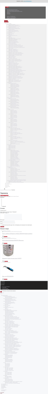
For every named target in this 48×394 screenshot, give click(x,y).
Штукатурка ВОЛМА (13, 101)
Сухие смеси (4, 287)
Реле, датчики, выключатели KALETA (16, 60)
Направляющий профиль (16, 151)
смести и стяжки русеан (13, 140)
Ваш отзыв (2, 219)
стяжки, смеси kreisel (13, 136)
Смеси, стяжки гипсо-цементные (17, 129)
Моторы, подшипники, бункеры (13, 68)
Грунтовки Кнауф (12, 145)
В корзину (5, 236)
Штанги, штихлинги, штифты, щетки (14, 72)
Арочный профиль (15, 153)
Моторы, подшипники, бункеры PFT (16, 69)
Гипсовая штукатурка (15, 99)
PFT (10, 36)
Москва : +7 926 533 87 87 (11, 18)
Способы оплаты (5, 384)
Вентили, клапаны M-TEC (14, 64)
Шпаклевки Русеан (13, 94)
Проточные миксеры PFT (14, 30)
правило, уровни (14, 168)
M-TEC (11, 34)
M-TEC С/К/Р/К (12, 57)
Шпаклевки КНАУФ (13, 83)
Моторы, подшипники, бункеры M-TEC (16, 71)
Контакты (8, 13)
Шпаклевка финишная (15, 86)
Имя (1, 221)
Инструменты (10, 166)
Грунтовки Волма (12, 146)
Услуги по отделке (5, 288)
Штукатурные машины (11, 24)
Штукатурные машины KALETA (15, 26)
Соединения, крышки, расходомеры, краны (15, 55)
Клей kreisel (12, 118)
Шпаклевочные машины (8, 298)
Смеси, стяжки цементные (16, 128)
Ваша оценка (2, 212)
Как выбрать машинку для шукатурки (13, 10)
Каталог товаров (8, 23)
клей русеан (12, 122)
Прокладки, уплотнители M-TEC (15, 81)
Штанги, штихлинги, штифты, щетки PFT (13, 344)
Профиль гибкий (14, 163)
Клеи (9, 108)
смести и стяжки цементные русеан (17, 141)
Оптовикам (8, 183)
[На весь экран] (1, 392)
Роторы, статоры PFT (13, 49)
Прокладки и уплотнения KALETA (15, 80)
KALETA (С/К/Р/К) (13, 56)
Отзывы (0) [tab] (4, 206)
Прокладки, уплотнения (8, 350)
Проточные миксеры (11, 29)
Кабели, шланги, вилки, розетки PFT (16, 52)
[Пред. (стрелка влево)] (0, 393)
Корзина (3, 390)
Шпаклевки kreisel (9, 356)
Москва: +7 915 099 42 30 (11, 16)
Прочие (17, 196)
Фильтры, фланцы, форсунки (12, 65)
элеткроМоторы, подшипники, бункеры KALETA (18, 70)
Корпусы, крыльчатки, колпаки (13, 75)
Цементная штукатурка (15, 100)
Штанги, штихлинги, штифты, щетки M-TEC (17, 74)
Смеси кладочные (14, 130)
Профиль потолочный (15, 161)
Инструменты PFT (13, 167)
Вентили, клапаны (7, 333)
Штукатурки (10, 97)
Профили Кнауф (12, 149)
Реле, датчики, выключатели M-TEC (12, 332)
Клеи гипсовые (14, 110)
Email (1, 223)
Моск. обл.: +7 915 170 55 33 (11, 17)
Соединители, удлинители (16, 159)
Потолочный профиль (15, 150)
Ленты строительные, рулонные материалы (17, 182)
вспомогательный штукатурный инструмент (19, 171)
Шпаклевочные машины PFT (14, 27)
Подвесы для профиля (15, 158)
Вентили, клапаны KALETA (14, 63)
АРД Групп (7, 5)
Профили (5, 375)
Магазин (8, 12)
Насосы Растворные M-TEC (14, 42)
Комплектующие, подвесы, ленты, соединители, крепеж (17, 180)
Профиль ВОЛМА (9, 377)
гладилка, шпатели (15, 173)
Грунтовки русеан (13, 148)
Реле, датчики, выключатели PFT (15, 59)
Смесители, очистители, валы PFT (15, 44)
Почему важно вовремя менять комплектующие (14, 11)
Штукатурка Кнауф (13, 98)
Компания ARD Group (5, 289)
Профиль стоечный (15, 155)
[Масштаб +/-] (0, 392)
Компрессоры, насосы (7, 309)
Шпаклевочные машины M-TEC (15, 28)
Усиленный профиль (15, 157)
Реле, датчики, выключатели (12, 58)
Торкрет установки (11, 33)
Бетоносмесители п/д (7, 303)
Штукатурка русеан (13, 106)
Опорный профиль (15, 152)
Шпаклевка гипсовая (15, 84)
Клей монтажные (14, 120)
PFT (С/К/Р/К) (8, 327)
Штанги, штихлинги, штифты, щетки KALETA (17, 73)
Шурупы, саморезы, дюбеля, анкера (15, 181)
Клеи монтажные (14, 112)
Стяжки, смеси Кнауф (13, 127)
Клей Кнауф (12, 109)
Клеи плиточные (14, 113)
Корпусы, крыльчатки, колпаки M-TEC (16, 78)
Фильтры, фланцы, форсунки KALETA (12, 338)
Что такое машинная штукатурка (12, 9)
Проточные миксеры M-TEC (14, 31)
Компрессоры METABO (13, 39)
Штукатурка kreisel (13, 103)
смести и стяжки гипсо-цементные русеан (18, 142)
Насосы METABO (13, 43)
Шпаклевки (10, 82)
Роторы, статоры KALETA (10, 321)
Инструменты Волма (9, 379)
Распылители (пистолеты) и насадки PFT (16, 45)
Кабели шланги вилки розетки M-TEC (16, 54)
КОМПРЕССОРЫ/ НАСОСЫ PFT (15, 38)
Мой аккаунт (8, 186)
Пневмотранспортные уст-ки (12, 35)
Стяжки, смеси (10, 126)
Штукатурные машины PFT (14, 25)
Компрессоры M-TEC (13, 40)
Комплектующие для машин (8, 315)
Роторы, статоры (10, 48)
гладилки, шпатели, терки (16, 169)
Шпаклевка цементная (15, 89)
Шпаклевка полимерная (15, 85)
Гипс (12, 135)
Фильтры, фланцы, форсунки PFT (15, 66)
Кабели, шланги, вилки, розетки (13, 51)
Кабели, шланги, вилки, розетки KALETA (16, 53)
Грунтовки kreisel (12, 147)
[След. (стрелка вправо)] (1, 393)
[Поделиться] (2, 392)
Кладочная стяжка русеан (16, 143)
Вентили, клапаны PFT (13, 62)
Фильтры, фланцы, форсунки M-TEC (12, 339)
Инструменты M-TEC (13, 176)
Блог (7, 187)
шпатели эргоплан (15, 170)
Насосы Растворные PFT (14, 41)
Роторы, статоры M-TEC (14, 50)
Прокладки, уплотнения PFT (14, 79)
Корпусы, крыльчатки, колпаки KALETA (16, 77)
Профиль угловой (14, 156)
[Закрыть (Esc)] (3, 392)
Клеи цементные (14, 111)
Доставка (7, 184)
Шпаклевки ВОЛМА (13, 87)
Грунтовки (9, 144)
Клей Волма (8, 364)
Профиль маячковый (15, 164)
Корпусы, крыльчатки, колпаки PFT (15, 76)
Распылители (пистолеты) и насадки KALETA (17, 47)
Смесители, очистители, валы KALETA (16, 46)
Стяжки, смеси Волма (9, 368)
